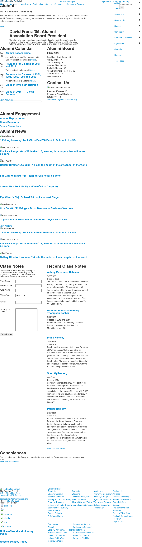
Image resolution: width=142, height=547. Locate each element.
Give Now (117, 510)
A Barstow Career (55, 516)
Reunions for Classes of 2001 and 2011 (23, 65)
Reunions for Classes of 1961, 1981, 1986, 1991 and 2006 (23, 75)
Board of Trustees (56, 502)
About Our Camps (81, 535)
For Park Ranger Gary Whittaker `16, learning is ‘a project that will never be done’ (42, 152)
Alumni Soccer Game (18, 53)
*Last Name (5, 289)
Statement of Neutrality (58, 507)
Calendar (117, 1)
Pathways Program (101, 496)
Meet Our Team (79, 499)
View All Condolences (9, 461)
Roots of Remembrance (123, 516)
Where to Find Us (81, 538)
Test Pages (119, 60)
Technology (98, 507)
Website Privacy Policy (13, 541)
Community (59, 4)
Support (48, 4)
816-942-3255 (13, 500)
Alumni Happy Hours (12, 118)
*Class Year (5, 295)
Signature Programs (102, 499)
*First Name (5, 281)
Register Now (79, 529)
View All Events (6, 100)
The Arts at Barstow (102, 502)
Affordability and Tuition (82, 502)
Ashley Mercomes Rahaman (63, 272)
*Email (3, 301)
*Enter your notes (5, 310)
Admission (14, 4)
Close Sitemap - (55, 488)
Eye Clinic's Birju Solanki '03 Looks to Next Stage (29, 197)
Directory (125, 1)
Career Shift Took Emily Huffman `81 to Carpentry (29, 186)
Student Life (38, 4)
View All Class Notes (56, 448)
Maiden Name (6, 285)
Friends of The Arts (56, 535)
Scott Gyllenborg (57, 373)
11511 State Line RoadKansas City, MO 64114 (10, 494)
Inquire (63, 1)
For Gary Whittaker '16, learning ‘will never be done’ (30, 175)
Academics (26, 4)
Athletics (116, 493)
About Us (4, 4)
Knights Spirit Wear (56, 538)
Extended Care (119, 502)
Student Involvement (122, 499)
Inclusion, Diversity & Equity (60, 504)
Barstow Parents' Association (60, 529)
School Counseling (121, 496)
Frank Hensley (55, 337)
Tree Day (117, 518)
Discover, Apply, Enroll (81, 496)
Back (2, 26)
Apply (72, 1)
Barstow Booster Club (57, 532)
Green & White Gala (121, 513)
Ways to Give (118, 521)
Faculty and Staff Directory (59, 499)
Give (68, 1)
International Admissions (82, 504)
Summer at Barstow (75, 4)
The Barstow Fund (121, 507)
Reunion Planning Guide (10, 126)
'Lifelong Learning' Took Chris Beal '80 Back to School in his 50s (38, 140)
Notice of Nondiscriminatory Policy (16, 532)
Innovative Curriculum (103, 493)
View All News (6, 226)
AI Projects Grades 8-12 (83, 532)
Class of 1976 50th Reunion (22, 84)
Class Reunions (9, 122)
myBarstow (106, 1)
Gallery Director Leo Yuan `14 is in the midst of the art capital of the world (43, 165)
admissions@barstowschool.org (14, 498)
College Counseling (102, 504)
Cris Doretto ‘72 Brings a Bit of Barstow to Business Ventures (36, 208)
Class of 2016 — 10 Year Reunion (20, 93)
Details (33, 59)
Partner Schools (55, 513)
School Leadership (56, 496)
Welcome (76, 493)
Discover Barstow (55, 493)
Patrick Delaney (56, 409)
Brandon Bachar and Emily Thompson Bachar (63, 312)
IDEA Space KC (54, 510)
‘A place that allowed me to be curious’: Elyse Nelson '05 (33, 219)
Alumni (51, 527)
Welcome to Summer (82, 527)
